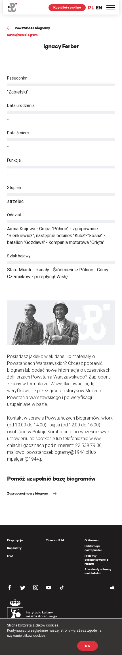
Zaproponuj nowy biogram (28, 493)
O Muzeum (92, 540)
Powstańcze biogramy (32, 28)
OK (87, 646)
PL (91, 7)
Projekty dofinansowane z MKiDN (96, 560)
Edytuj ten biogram (22, 34)
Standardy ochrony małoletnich (98, 571)
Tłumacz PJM (55, 540)
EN (99, 7)
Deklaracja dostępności (93, 548)
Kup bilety (14, 548)
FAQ (10, 556)
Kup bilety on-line (67, 7)
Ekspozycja (15, 540)
